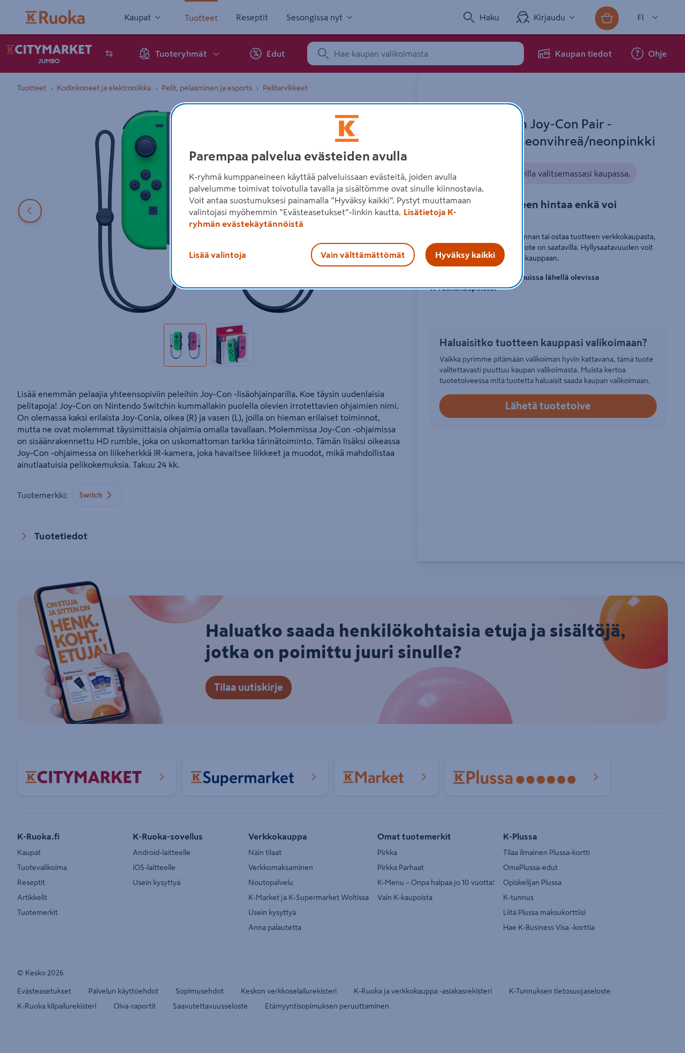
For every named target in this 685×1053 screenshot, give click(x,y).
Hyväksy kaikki (465, 254)
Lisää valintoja (217, 254)
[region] (347, 195)
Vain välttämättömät (363, 254)
